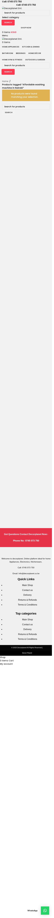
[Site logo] (12, 8)
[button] (45, 910)
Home (5, 81)
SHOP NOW (26, 27)
